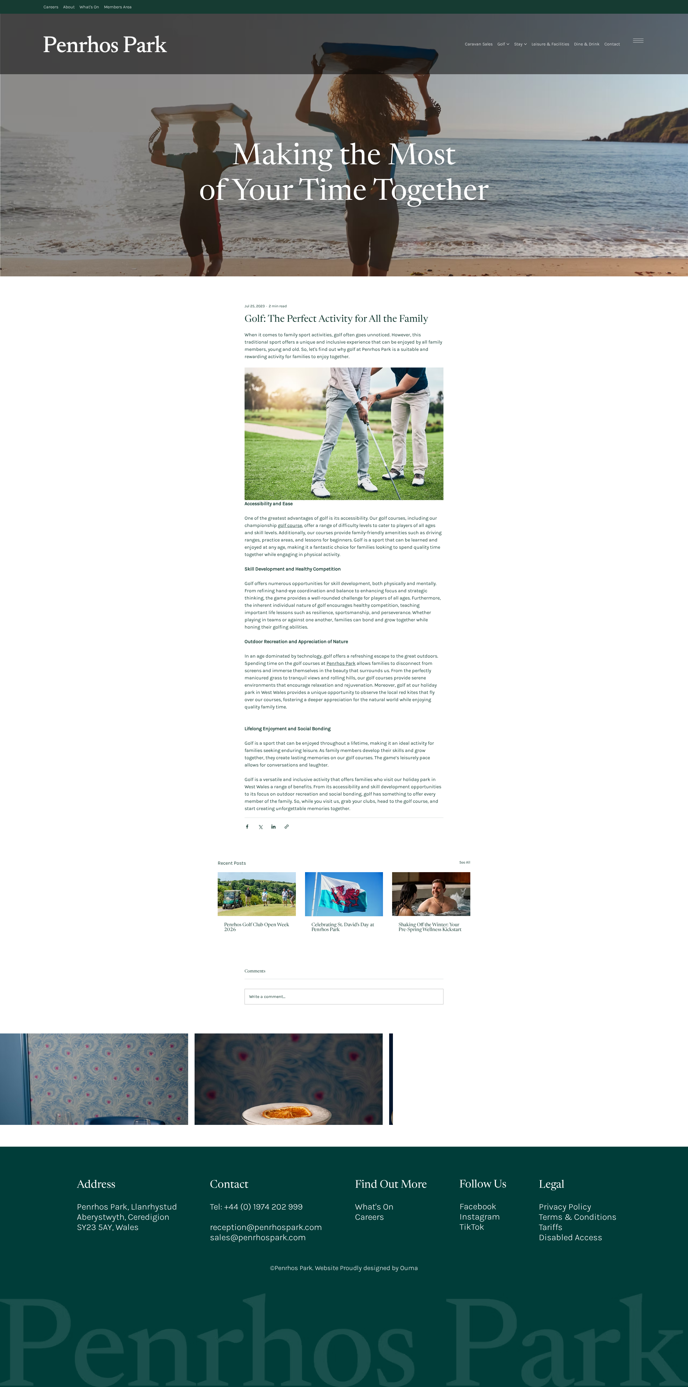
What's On (374, 1206)
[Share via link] (286, 826)
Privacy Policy (565, 1206)
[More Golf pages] (508, 44)
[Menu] (638, 40)
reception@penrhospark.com (266, 1227)
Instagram (480, 1216)
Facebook (478, 1206)
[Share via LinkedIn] (273, 826)
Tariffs (550, 1227)
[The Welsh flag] (344, 894)
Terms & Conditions (578, 1217)
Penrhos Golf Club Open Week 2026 (256, 927)
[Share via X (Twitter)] (260, 826)
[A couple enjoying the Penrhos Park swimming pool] (431, 894)
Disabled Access (570, 1237)
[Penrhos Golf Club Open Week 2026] (257, 894)
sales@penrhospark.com (258, 1237)
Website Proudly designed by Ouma (365, 1268)
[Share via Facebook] (247, 826)
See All (464, 862)
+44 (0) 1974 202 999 (263, 1206)
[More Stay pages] (525, 44)
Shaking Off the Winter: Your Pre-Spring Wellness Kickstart (430, 927)
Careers (369, 1217)
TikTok (472, 1227)
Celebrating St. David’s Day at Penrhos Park (342, 927)
